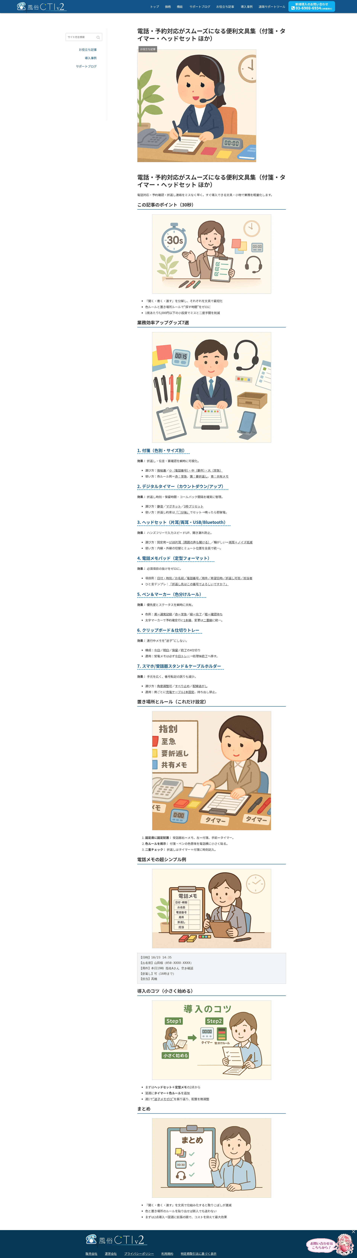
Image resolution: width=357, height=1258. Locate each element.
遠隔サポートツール (272, 6)
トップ (154, 6)
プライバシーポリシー (139, 1253)
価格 (168, 6)
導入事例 (247, 6)
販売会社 (91, 1253)
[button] (98, 37)
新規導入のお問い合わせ (313, 6)
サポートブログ (199, 6)
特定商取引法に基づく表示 (198, 1253)
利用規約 (167, 1253)
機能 (180, 6)
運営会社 (111, 1253)
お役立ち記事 (225, 6)
